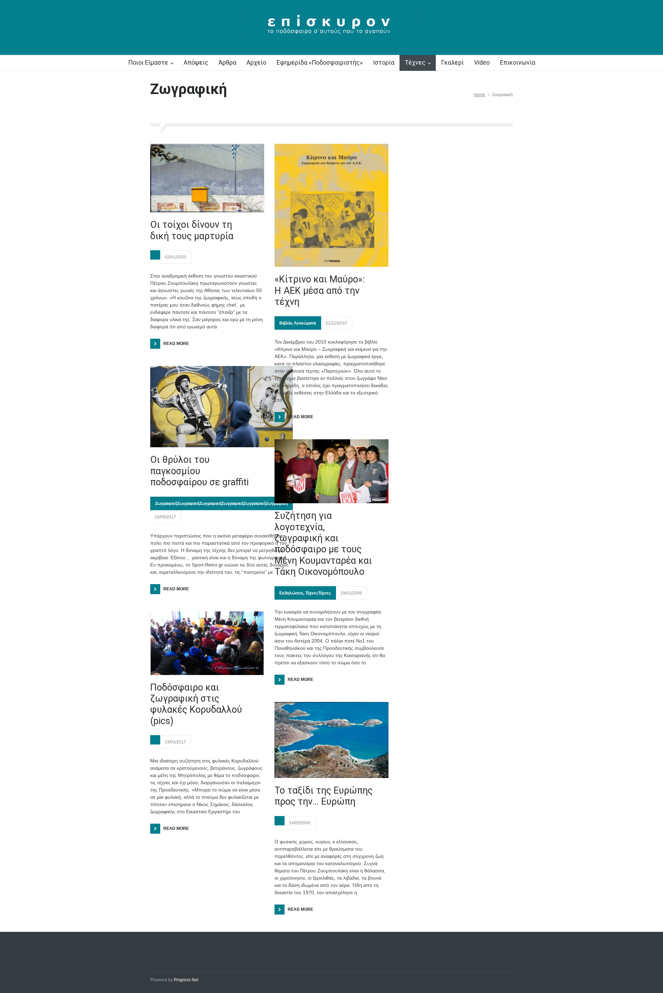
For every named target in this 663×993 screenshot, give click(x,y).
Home (479, 94)
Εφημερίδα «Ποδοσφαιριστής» (320, 62)
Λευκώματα (305, 323)
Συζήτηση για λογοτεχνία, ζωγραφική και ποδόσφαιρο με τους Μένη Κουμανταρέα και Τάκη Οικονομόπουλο (323, 543)
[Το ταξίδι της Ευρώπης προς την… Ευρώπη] (331, 740)
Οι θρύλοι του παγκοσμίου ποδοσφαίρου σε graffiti (199, 471)
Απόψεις (196, 62)
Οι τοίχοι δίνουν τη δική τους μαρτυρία (191, 230)
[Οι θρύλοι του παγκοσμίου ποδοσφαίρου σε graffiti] (221, 406)
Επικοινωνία (517, 62)
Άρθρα (227, 62)
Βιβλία (285, 323)
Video (482, 62)
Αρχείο (256, 62)
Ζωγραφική (166, 503)
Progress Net (186, 979)
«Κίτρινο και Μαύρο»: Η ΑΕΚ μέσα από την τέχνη (320, 290)
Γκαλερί (452, 62)
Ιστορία (383, 62)
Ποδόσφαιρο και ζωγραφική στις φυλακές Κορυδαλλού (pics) (196, 704)
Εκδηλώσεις (291, 593)
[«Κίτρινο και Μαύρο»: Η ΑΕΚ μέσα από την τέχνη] (331, 205)
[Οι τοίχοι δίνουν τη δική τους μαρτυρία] (207, 178)
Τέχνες (415, 62)
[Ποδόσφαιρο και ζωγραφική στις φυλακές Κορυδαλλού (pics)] (207, 643)
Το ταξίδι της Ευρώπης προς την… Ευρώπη (324, 796)
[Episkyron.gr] (331, 28)
